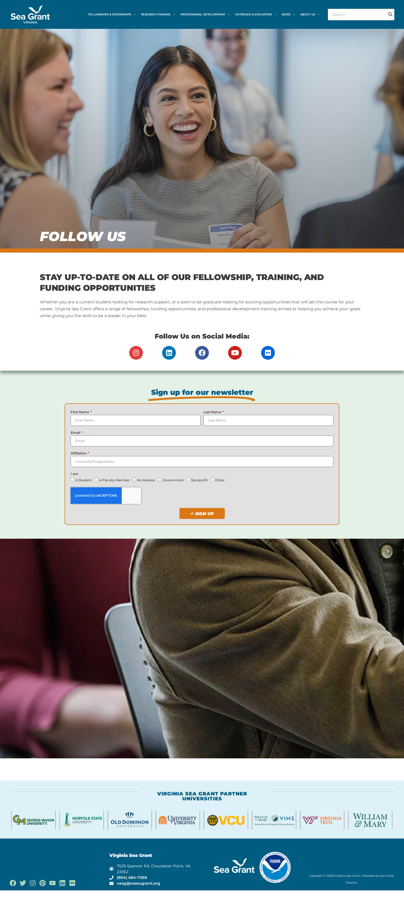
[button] (133, 14)
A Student (83, 480)
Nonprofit (199, 480)
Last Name (212, 412)
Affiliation (79, 453)
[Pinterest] (42, 883)
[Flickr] (72, 883)
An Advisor (146, 480)
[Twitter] (23, 883)
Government (173, 480)
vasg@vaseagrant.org (138, 883)
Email (76, 433)
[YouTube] (52, 883)
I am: (75, 474)
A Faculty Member (114, 480)
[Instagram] (32, 883)
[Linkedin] (62, 883)
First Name (80, 412)
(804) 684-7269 (132, 877)
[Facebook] (13, 883)
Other (220, 480)
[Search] (390, 14)
